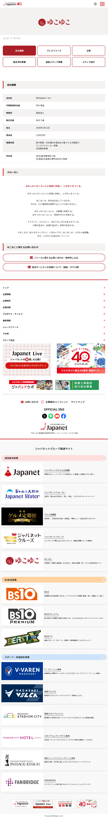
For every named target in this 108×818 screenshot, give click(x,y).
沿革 (88, 50)
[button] (102, 3)
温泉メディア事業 (54, 61)
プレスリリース (54, 50)
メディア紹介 (88, 61)
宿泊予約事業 (19, 61)
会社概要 (19, 50)
